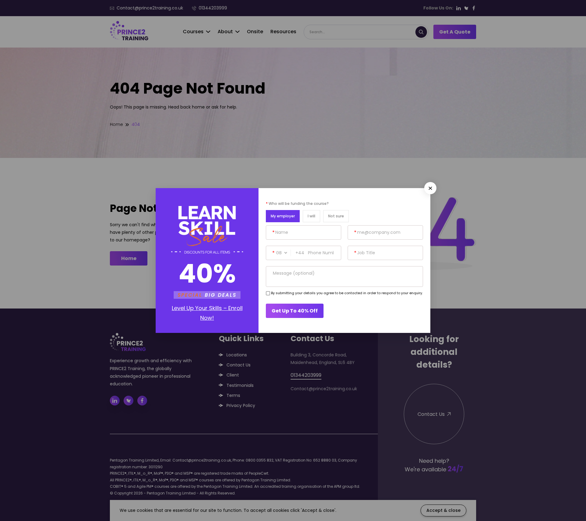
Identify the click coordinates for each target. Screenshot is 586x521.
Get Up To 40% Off (295, 310)
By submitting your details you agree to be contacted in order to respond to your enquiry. (347, 293)
